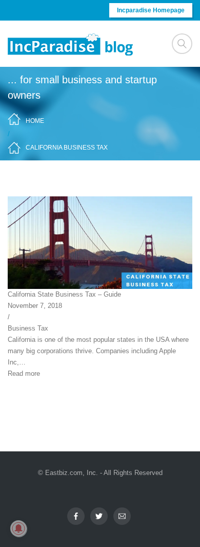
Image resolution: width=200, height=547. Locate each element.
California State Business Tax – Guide (64, 294)
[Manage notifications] (18, 528)
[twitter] (99, 516)
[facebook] (76, 516)
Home (35, 120)
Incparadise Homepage (151, 10)
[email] (122, 516)
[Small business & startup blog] (71, 44)
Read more (24, 373)
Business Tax (28, 328)
